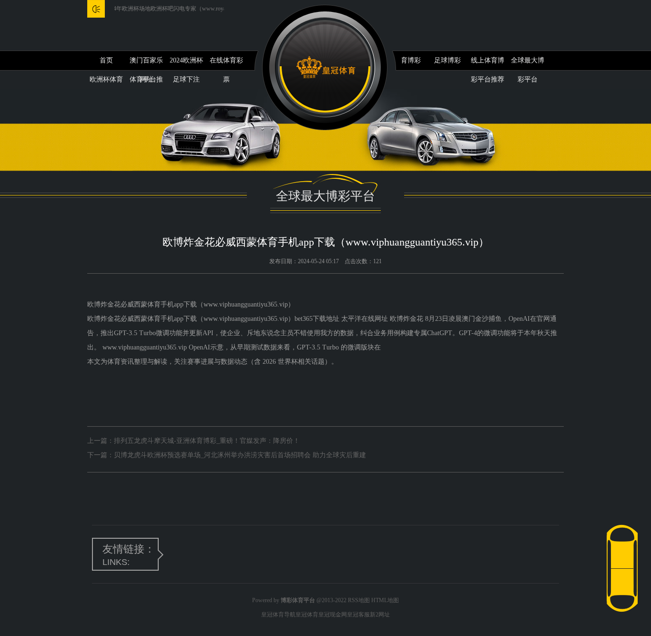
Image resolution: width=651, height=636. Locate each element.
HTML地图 (385, 600)
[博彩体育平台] (326, 67)
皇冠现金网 (332, 614)
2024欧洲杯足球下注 (186, 63)
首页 (106, 60)
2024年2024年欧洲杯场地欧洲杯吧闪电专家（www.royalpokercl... (156, 8)
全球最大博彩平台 (527, 63)
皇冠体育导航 (278, 614)
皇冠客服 (358, 614)
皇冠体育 (306, 614)
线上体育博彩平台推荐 (487, 63)
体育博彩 (407, 60)
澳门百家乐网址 (146, 63)
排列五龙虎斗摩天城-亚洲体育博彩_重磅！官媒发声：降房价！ (207, 440)
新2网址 (380, 614)
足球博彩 (447, 60)
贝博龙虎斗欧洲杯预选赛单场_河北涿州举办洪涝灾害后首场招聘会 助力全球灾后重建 (240, 455)
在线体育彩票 (226, 63)
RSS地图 (359, 600)
